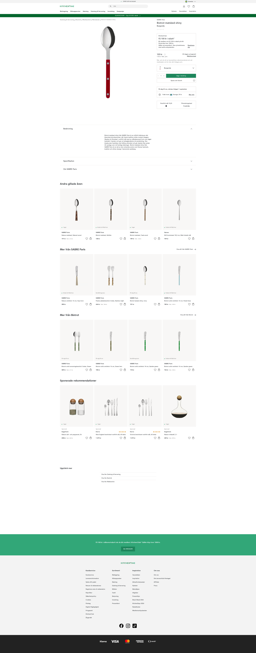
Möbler (114, 589)
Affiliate (156, 582)
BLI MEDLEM (128, 549)
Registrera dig (191, 46)
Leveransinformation (92, 578)
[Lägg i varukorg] (90, 238)
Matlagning (64, 11)
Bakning (85, 11)
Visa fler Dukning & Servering (110, 474)
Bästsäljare (135, 589)
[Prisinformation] (165, 54)
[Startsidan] (67, 6)
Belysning (115, 596)
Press (155, 585)
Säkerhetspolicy (91, 596)
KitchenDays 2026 (138, 603)
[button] (160, 29)
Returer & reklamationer (93, 585)
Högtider (135, 593)
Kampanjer (120, 11)
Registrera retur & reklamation (95, 589)
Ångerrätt (89, 617)
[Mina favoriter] (188, 6)
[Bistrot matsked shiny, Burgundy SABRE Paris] (108, 62)
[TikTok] (134, 626)
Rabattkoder (136, 607)
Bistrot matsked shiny (109, 19)
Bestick (78, 20)
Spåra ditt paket (91, 582)
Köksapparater (75, 11)
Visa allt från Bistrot (186, 315)
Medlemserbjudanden (139, 610)
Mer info (191, 94)
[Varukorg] (193, 6)
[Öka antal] (163, 76)
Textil (114, 593)
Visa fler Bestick (106, 478)
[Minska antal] (158, 76)
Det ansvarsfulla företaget (162, 578)
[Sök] (110, 6)
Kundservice (90, 575)
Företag (88, 603)
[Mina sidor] (184, 6)
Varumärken (183, 11)
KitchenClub (90, 614)
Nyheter (174, 11)
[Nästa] (149, 63)
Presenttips (136, 596)
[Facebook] (121, 626)
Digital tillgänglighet (92, 607)
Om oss (156, 575)
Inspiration (192, 11)
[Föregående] (67, 63)
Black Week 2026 (138, 600)
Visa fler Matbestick (107, 481)
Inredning (111, 11)
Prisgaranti (89, 610)
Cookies (88, 600)
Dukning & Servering (98, 11)
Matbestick (87, 20)
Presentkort (116, 603)
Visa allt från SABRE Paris (184, 249)
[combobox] (190, 1)
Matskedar (96, 20)
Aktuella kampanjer (138, 582)
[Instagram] (128, 626)
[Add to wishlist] (86, 238)
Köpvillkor (89, 593)
